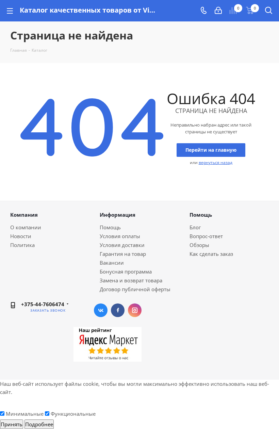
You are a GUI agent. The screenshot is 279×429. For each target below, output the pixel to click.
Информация (117, 214)
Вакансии (112, 262)
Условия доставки (122, 245)
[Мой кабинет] (218, 10)
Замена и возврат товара (131, 280)
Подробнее (39, 424)
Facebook (118, 310)
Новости (20, 236)
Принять (11, 424)
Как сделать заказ (211, 253)
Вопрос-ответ (206, 236)
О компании (25, 227)
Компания (24, 214)
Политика (22, 245)
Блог (195, 227)
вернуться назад (215, 162)
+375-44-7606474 (42, 304)
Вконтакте (101, 310)
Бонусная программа (126, 271)
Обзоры (199, 245)
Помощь (110, 227)
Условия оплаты (120, 236)
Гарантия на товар (123, 253)
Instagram (135, 310)
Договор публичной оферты (135, 289)
